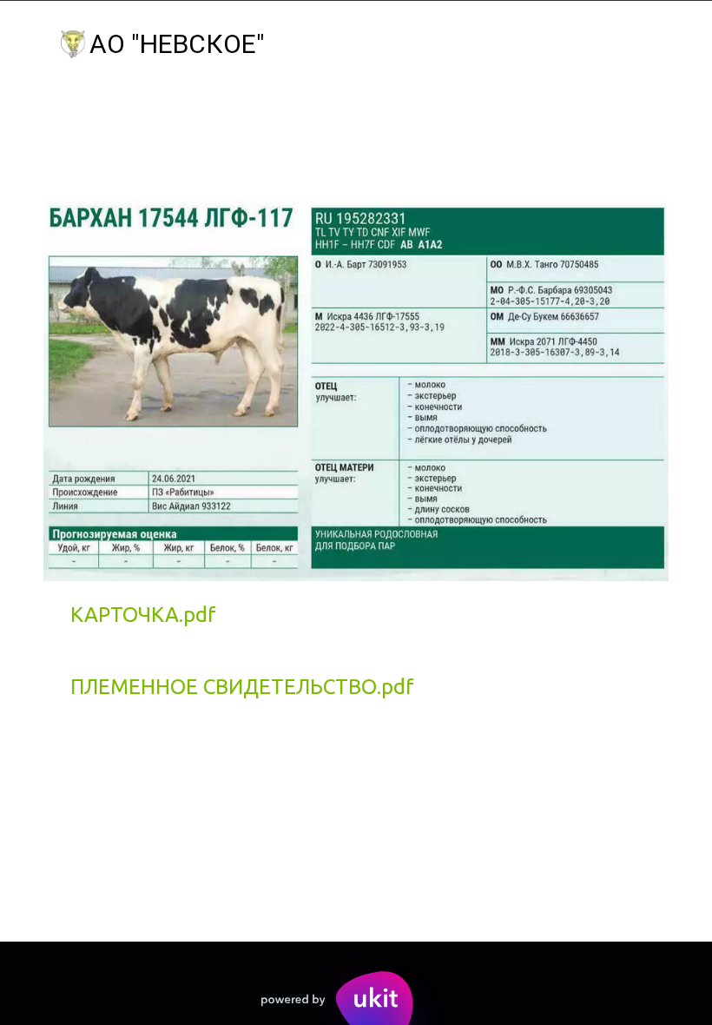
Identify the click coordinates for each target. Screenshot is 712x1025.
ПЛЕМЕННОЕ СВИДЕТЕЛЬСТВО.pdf (242, 686)
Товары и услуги (234, 122)
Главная (86, 122)
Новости (383, 122)
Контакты (512, 122)
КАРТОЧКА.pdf (143, 614)
